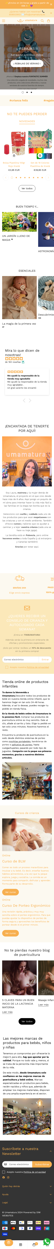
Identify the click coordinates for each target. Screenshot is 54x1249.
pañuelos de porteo (22, 744)
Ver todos (27, 1021)
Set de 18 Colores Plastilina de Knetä (40, 164)
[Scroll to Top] (49, 1234)
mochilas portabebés (20, 741)
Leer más (7, 1012)
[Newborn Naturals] (19, 297)
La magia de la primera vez (19, 325)
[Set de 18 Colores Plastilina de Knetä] (40, 143)
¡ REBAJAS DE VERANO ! (27, 63)
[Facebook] (3, 1177)
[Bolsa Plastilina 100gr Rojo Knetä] (14, 143)
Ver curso (10, 892)
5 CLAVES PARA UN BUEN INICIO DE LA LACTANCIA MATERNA (18, 1004)
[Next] (48, 178)
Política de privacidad (38, 667)
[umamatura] (27, 21)
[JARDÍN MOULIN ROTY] (19, 222)
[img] (28, 358)
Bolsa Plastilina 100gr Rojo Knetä (14, 164)
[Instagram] (8, 1177)
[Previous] (6, 178)
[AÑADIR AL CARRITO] (14, 155)
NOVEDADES (27, 121)
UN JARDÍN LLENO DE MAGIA (16, 237)
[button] (48, 20)
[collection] (20, 1244)
